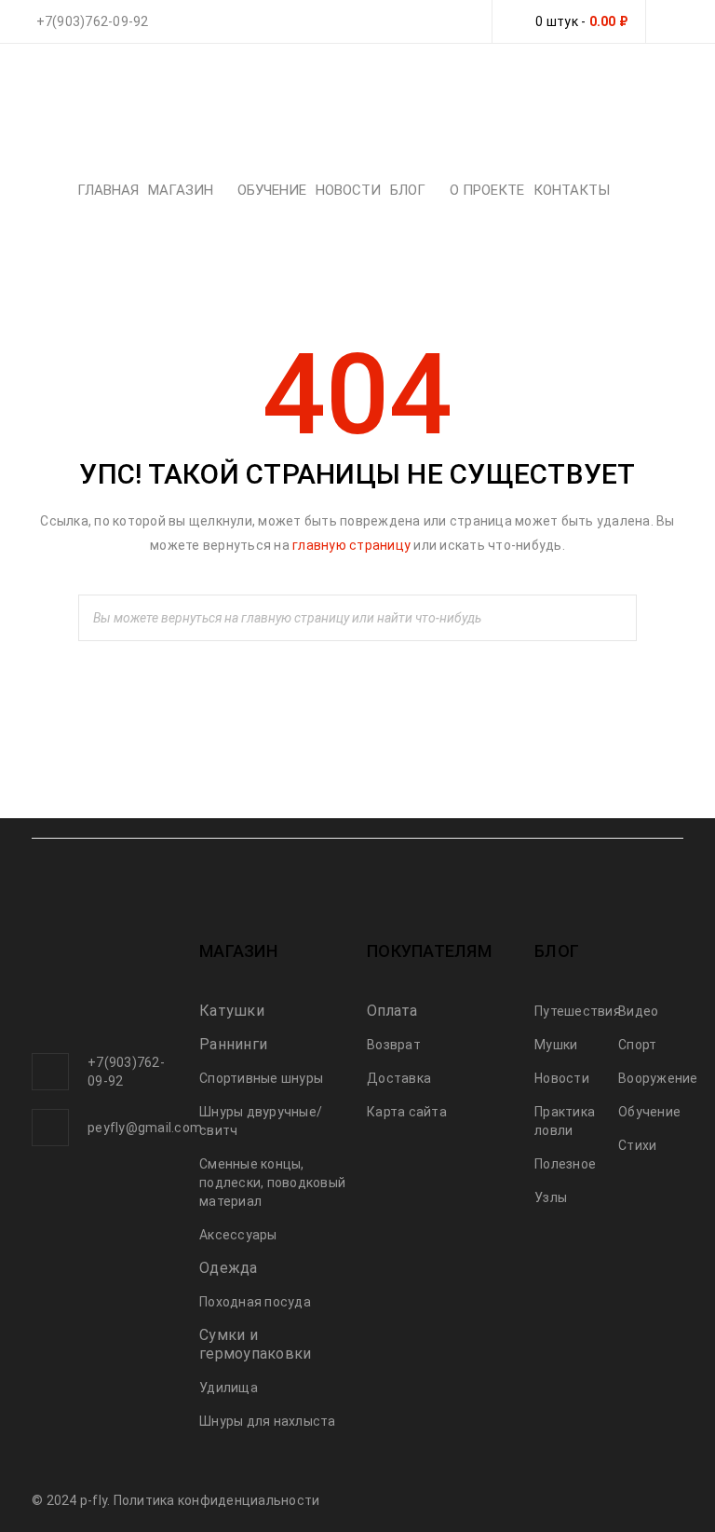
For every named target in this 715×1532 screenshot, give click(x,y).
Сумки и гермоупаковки (255, 1344)
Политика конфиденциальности (217, 1500)
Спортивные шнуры (261, 1078)
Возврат (394, 1044)
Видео (638, 1011)
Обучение (649, 1111)
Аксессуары (238, 1234)
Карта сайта (407, 1111)
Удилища (228, 1387)
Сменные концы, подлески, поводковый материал (272, 1182)
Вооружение (658, 1078)
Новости (561, 1078)
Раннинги (233, 1044)
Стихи (637, 1145)
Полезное (565, 1163)
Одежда (228, 1268)
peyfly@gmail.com (145, 1127)
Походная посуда (255, 1301)
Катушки (231, 1010)
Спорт (637, 1044)
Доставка (399, 1078)
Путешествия (577, 1011)
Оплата (392, 1010)
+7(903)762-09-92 (92, 21)
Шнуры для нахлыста (267, 1421)
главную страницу (351, 545)
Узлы (550, 1197)
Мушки (555, 1044)
